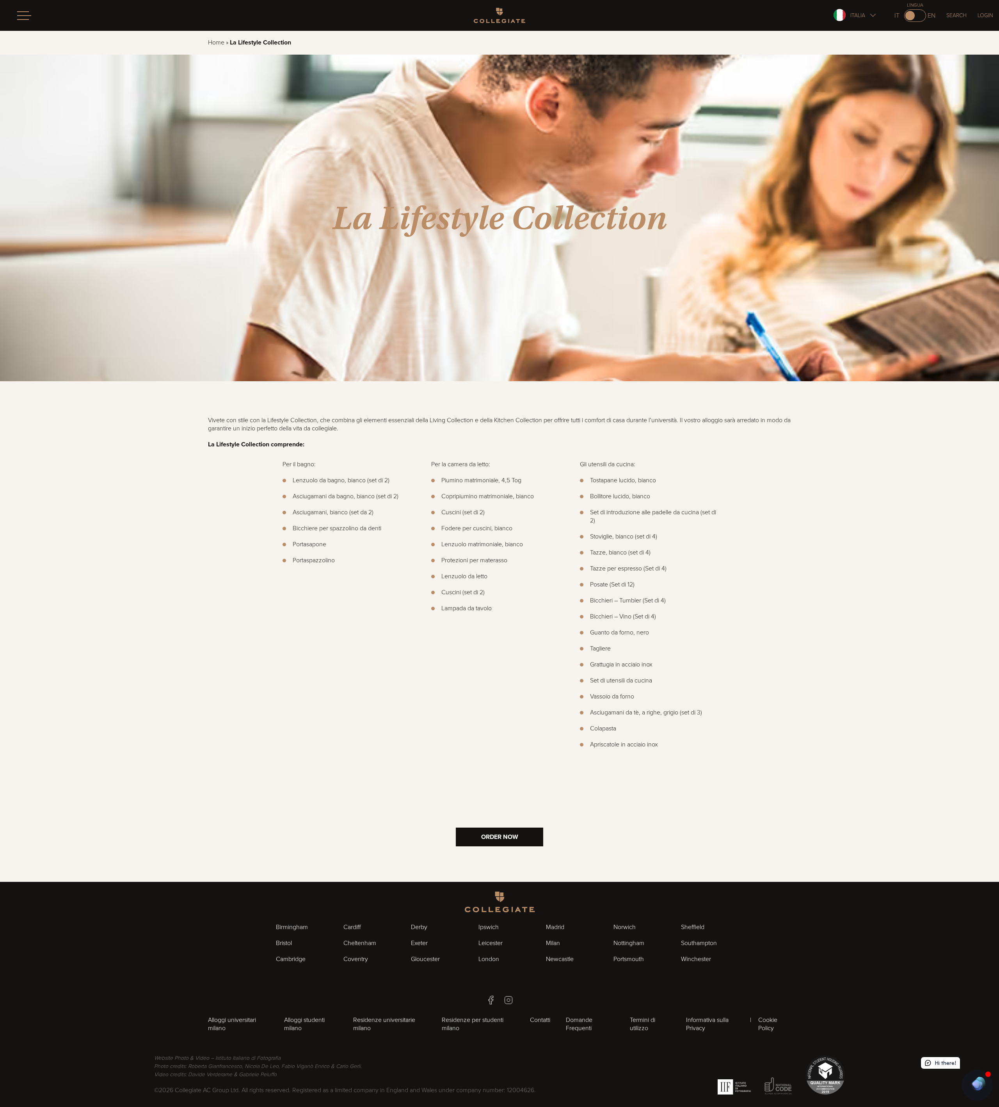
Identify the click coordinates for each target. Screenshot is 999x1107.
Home (216, 42)
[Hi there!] (977, 1085)
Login (985, 15)
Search (956, 15)
